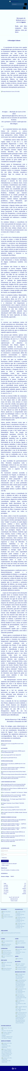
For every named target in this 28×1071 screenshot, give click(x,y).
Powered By (14, 1068)
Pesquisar (25, 4)
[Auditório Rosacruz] (14, 1)
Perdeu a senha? (5, 865)
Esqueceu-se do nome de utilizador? (9, 863)
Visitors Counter (14, 900)
